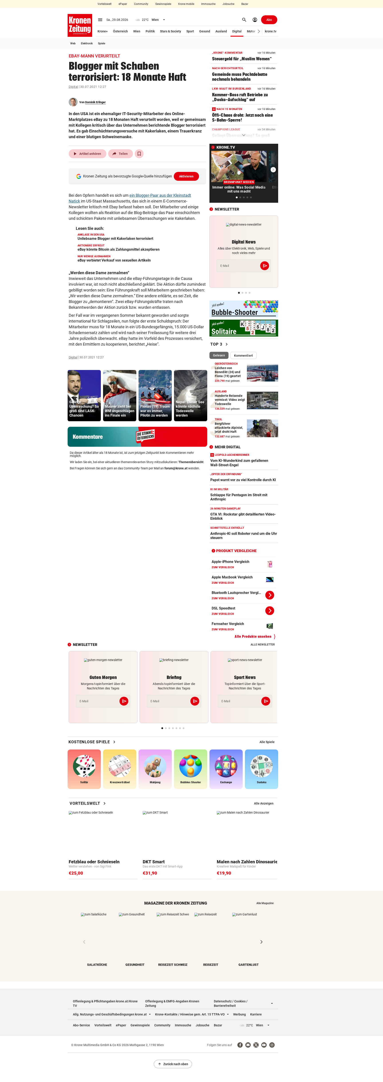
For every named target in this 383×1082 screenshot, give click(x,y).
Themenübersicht (190, 462)
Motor (251, 31)
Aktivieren (186, 176)
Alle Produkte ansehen (253, 636)
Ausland (221, 31)
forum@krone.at (176, 468)
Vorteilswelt (104, 4)
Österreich (120, 31)
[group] (84, 395)
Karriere (256, 1014)
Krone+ (103, 31)
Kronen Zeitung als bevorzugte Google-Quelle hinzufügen (138, 176)
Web (73, 43)
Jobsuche (228, 4)
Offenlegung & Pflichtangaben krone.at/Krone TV (105, 1003)
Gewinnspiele (163, 4)
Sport (190, 31)
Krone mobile (186, 4)
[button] (259, 31)
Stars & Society (170, 31)
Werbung (239, 1014)
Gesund (204, 31)
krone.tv (270, 31)
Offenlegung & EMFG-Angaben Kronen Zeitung (172, 1003)
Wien (136, 31)
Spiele (101, 43)
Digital (237, 31)
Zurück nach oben (173, 1064)
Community (141, 4)
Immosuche (208, 4)
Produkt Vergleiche (236, 551)
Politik (150, 31)
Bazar (244, 4)
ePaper (123, 4)
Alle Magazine (265, 903)
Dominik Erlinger (95, 102)
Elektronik (87, 43)
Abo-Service (81, 1025)
